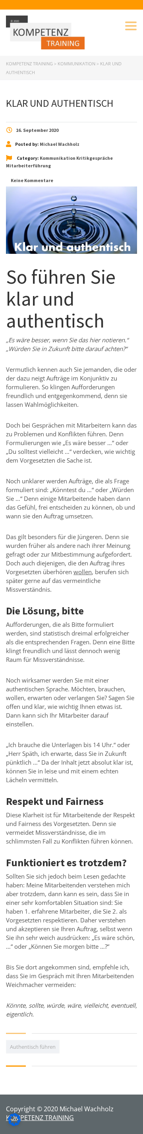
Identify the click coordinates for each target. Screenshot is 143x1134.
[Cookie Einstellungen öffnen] (14, 1124)
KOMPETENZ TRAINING (40, 1117)
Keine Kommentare (31, 180)
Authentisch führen (33, 1046)
